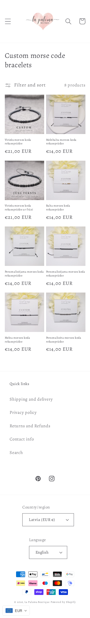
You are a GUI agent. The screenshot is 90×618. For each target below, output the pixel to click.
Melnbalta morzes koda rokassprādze (61, 142)
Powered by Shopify (63, 602)
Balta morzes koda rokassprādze (58, 207)
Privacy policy (23, 412)
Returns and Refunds (30, 426)
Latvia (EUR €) (42, 519)
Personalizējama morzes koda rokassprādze (24, 273)
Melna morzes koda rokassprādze (17, 339)
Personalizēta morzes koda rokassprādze (63, 339)
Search (16, 452)
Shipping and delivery (31, 399)
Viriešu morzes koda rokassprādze (18, 142)
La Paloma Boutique (36, 602)
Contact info (22, 439)
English (42, 552)
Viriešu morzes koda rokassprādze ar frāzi (19, 207)
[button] (8, 21)
